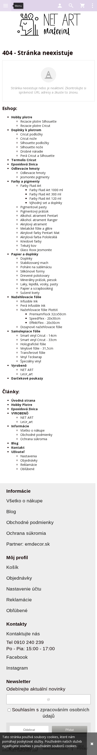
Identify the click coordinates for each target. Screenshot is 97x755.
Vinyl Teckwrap (31, 357)
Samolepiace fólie (25, 331)
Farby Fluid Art (30, 185)
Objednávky (28, 460)
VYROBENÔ (19, 413)
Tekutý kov (28, 245)
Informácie (20, 426)
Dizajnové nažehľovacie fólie (41, 327)
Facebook (17, 657)
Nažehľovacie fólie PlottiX (39, 310)
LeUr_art (26, 374)
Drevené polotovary (34, 275)
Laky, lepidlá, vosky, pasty (39, 284)
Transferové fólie (32, 352)
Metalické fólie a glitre (36, 228)
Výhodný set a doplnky (45, 203)
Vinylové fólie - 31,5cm (36, 348)
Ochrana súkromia (33, 439)
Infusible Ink (29, 301)
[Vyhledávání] (71, 5)
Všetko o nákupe (32, 430)
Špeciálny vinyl (30, 361)
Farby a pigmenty (25, 181)
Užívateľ (17, 452)
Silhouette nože (31, 147)
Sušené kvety (29, 293)
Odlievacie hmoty (25, 168)
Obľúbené (27, 469)
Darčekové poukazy (27, 378)
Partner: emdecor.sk (28, 544)
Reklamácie (28, 464)
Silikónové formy (32, 271)
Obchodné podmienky (36, 434)
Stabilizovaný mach (34, 263)
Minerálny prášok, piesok (38, 280)
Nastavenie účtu (23, 588)
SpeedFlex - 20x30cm (44, 318)
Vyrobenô (19, 365)
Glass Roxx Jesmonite (36, 250)
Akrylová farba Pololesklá (38, 237)
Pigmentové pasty (33, 207)
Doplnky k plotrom (26, 130)
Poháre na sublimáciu (36, 267)
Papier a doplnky (24, 254)
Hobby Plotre (21, 405)
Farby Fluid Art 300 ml (45, 194)
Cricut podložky (31, 134)
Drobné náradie (31, 151)
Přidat (69, 730)
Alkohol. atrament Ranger (39, 220)
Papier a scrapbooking (36, 288)
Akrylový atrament (33, 224)
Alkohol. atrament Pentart (39, 215)
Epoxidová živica (24, 164)
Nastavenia (28, 456)
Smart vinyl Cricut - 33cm (38, 340)
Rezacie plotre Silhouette (38, 121)
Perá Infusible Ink (32, 305)
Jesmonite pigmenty (34, 177)
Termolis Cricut (23, 160)
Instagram (17, 667)
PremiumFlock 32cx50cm (47, 314)
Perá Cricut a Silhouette (37, 155)
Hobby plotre (21, 117)
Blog (14, 443)
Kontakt (18, 447)
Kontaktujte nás (23, 633)
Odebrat (29, 730)
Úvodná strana (23, 400)
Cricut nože (28, 138)
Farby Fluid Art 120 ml (45, 198)
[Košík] (82, 5)
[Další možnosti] (92, 5)
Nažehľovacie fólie (26, 297)
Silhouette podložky (34, 143)
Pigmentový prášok (34, 211)
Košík (12, 567)
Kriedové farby (31, 241)
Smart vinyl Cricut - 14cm (38, 335)
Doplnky (26, 258)
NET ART (27, 370)
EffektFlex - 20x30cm (44, 322)
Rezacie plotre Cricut (35, 126)
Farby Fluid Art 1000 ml (46, 190)
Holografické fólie (33, 344)
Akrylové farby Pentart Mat (40, 233)
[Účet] (59, 5)
